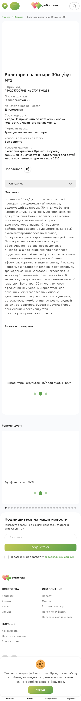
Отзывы (7, 612)
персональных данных (59, 557)
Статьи (46, 601)
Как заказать (10, 631)
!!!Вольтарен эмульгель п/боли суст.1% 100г (39, 382)
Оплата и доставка (14, 636)
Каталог (19, 17)
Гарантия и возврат (54, 606)
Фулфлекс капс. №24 (20, 482)
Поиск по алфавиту (54, 612)
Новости (47, 596)
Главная (6, 17)
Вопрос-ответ (11, 641)
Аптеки (6, 601)
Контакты (8, 596)
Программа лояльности (57, 617)
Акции (5, 606)
